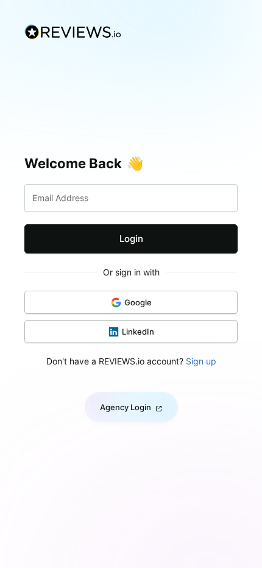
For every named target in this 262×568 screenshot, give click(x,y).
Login (131, 238)
